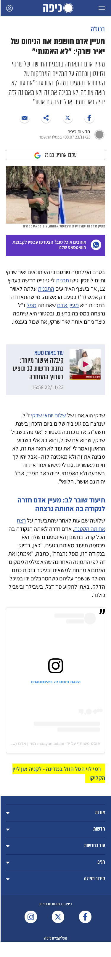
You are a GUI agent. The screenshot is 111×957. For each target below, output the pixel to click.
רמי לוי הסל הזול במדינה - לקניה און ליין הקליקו (58, 773)
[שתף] (89, 118)
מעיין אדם (68, 305)
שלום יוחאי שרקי (48, 415)
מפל (31, 305)
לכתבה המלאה (55, 369)
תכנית (62, 280)
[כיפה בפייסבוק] (85, 917)
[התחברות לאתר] (9, 8)
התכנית (46, 288)
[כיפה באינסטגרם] (31, 917)
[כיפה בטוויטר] (58, 917)
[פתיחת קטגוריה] (55, 813)
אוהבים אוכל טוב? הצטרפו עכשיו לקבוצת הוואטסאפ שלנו (49, 244)
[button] (102, 8)
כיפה (55, 8)
